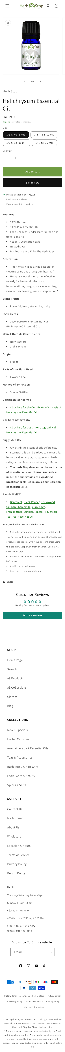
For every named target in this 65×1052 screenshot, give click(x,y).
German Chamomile (18, 507)
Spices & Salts (16, 785)
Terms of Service (18, 855)
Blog (10, 706)
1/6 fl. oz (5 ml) (15, 134)
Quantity (7, 150)
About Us (13, 827)
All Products (15, 678)
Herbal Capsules (18, 739)
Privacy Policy (17, 864)
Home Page (15, 660)
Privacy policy (15, 1001)
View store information (19, 204)
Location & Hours (19, 846)
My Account (15, 818)
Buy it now (32, 182)
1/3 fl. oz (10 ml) (44, 134)
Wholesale (14, 836)
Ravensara (51, 511)
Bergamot (16, 502)
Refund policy (54, 996)
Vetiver (29, 516)
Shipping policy (51, 1001)
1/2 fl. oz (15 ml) (16, 142)
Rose (20, 516)
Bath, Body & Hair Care (22, 767)
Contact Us (14, 809)
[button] (7, 6)
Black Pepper (31, 502)
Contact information (34, 1007)
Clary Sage (38, 507)
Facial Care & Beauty (21, 776)
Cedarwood (48, 502)
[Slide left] (25, 81)
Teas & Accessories (19, 757)
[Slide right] (40, 81)
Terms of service (33, 1001)
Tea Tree (11, 516)
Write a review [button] (32, 615)
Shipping (6, 122)
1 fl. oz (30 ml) (44, 142)
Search (12, 669)
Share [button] (10, 581)
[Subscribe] (51, 952)
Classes (12, 697)
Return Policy (16, 873)
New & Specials (17, 730)
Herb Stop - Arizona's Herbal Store (28, 996)
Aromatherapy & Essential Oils (27, 748)
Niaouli (39, 511)
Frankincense (14, 511)
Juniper (28, 511)
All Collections (17, 687)
